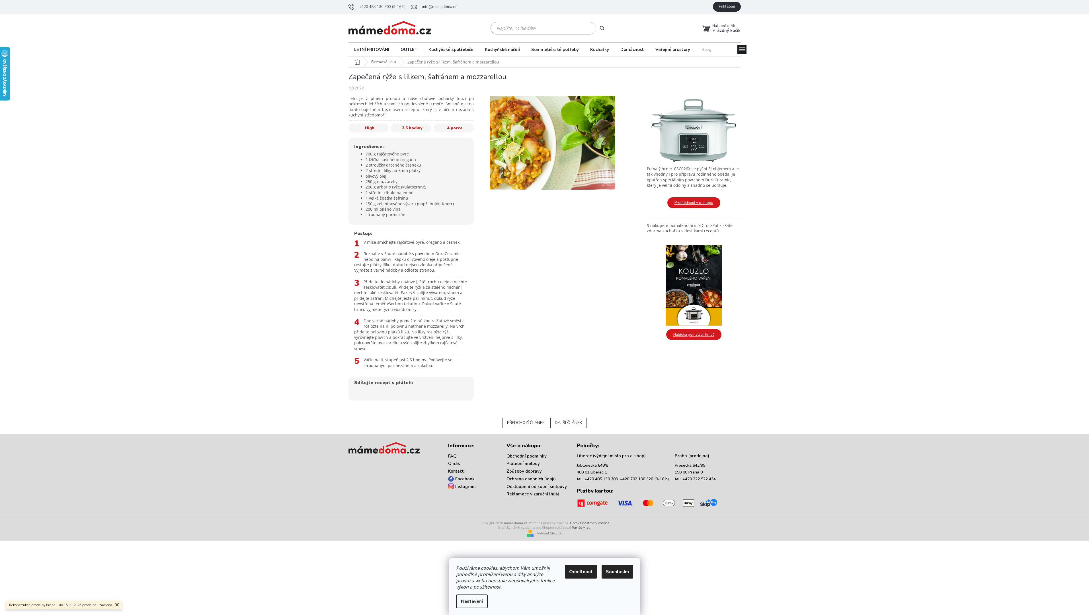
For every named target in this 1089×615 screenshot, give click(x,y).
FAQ (452, 456)
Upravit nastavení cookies (590, 523)
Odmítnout (581, 572)
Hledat (604, 28)
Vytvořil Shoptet (550, 533)
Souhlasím (617, 572)
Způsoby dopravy (524, 471)
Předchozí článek (526, 422)
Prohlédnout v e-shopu (693, 202)
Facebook (465, 479)
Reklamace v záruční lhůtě (532, 494)
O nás (454, 463)
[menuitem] (371, 49)
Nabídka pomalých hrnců (693, 334)
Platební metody (523, 463)
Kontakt (456, 471)
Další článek (568, 422)
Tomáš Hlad (581, 527)
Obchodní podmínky (526, 456)
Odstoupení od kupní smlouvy (536, 486)
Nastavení (472, 601)
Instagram (465, 486)
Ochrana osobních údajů (531, 479)
